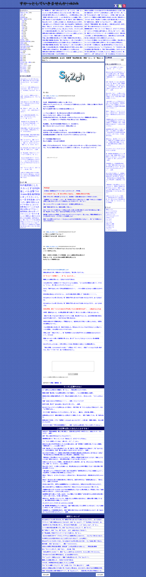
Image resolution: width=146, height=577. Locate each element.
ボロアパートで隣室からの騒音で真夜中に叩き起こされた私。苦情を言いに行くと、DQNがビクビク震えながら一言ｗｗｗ (105, 17)
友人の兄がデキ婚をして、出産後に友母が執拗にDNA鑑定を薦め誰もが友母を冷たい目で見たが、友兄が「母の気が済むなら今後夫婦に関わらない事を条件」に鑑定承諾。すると (72, 453)
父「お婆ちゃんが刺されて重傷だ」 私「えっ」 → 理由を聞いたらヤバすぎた (64, 390)
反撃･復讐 (23, 48)
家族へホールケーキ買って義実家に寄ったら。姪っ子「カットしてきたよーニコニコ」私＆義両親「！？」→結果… (71, 339)
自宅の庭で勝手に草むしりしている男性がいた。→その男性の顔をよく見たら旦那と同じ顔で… (63, 15)
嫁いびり (36, 200)
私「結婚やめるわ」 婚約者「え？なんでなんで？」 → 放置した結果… (103, 22)
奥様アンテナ (109, 209)
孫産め (23, 223)
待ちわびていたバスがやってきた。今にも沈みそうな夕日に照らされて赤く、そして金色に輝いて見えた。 (72, 541)
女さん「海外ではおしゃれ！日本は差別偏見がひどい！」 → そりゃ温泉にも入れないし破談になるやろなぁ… (72, 289)
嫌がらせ (35, 216)
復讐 (37, 220)
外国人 (22, 64)
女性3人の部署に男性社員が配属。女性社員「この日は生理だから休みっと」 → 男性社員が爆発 (69, 546)
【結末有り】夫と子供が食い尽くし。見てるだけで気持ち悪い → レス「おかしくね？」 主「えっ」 (30, 123)
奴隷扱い (29, 218)
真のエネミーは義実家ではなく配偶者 (31, 224)
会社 (21, 57)
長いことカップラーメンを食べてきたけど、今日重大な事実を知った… (64, 204)
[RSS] (124, 6)
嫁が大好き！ (23, 67)
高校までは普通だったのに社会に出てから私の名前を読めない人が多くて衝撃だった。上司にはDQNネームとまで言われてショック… (105, 10)
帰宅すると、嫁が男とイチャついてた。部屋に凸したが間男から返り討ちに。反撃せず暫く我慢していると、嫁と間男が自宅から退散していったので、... (72, 499)
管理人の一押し (24, 12)
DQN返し (22, 40)
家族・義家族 (23, 19)
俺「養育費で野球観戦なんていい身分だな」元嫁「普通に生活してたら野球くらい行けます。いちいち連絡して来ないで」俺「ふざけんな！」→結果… (73, 506)
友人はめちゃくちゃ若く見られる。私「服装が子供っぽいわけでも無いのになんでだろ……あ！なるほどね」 (30, 81)
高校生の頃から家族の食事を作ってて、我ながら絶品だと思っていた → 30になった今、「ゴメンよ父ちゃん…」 (72, 397)
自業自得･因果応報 (25, 41)
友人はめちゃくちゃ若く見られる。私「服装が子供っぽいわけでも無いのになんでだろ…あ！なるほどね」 (72, 299)
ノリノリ (35, 221)
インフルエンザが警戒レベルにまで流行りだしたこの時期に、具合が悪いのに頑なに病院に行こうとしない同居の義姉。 (105, 40)
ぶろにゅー (109, 228)
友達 (21, 56)
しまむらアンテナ (110, 214)
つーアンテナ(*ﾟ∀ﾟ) (111, 211)
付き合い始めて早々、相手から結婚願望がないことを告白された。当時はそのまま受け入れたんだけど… (72, 484)
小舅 (23, 28)
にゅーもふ (109, 220)
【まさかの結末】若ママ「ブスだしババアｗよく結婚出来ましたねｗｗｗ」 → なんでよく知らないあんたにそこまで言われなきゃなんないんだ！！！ (30, 161)
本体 (21, 16)
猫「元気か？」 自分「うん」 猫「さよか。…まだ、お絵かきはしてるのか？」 (30, 110)
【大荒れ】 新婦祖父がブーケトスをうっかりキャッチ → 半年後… (62, 191)
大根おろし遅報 (110, 224)
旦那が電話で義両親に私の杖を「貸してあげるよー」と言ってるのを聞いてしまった (63, 40)
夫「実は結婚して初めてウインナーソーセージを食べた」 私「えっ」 (30, 153)
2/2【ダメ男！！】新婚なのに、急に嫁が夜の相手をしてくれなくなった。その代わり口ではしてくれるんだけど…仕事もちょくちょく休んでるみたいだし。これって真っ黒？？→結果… (105, 44)
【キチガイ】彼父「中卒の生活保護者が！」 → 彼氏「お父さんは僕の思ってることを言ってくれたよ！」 (72, 425)
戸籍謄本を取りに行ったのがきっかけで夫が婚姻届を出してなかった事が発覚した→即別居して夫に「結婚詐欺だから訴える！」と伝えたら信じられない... (73, 490)
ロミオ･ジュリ (24, 54)
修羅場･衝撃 (23, 49)
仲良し (33, 226)
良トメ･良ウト (24, 65)
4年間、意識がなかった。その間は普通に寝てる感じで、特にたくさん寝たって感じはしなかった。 (71, 312)
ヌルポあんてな (110, 227)
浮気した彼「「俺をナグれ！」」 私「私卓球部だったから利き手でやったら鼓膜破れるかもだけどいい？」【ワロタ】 (72, 334)
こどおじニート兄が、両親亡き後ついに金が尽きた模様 (57, 35)
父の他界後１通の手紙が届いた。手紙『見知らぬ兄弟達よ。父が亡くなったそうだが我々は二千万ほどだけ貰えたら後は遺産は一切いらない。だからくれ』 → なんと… (105, 49)
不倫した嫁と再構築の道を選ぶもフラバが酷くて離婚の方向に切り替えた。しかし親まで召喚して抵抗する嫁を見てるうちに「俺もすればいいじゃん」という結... (63, 38)
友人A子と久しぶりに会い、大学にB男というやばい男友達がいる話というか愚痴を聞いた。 (69, 344)
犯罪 (33, 218)
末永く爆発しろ (28, 226)
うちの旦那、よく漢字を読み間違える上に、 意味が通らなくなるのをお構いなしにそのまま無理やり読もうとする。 (105, 35)
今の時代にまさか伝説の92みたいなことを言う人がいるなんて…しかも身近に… (65, 538)
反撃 (32, 191)
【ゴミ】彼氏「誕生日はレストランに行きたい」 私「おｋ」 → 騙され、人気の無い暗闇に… (68, 412)
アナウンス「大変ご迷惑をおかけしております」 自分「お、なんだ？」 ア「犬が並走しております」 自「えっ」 (30, 89)
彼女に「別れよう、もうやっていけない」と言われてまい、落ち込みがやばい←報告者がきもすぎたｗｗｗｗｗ (63, 26)
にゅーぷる (109, 222)
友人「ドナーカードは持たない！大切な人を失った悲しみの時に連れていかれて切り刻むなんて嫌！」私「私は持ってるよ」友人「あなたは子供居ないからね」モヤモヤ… (73, 210)
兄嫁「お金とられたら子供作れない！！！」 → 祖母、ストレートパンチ (63, 401)
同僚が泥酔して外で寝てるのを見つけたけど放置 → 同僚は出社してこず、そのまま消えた (30, 130)
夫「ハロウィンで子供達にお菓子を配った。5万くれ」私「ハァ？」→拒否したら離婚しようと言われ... (105, 31)
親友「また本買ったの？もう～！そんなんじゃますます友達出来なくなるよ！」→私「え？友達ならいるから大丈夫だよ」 (73, 219)
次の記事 (100, 574)
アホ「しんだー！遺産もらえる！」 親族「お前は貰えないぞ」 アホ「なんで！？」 (30, 97)
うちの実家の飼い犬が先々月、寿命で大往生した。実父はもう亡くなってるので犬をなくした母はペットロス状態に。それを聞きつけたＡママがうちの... (72, 328)
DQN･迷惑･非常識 (25, 46)
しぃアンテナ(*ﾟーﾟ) (111, 230)
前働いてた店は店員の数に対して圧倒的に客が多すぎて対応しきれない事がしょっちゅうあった (63, 47)
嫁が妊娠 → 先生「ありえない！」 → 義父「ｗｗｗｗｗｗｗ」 (60, 543)
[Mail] (120, 6)
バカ (27, 191)
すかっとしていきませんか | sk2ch (49, 3)
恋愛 (21, 59)
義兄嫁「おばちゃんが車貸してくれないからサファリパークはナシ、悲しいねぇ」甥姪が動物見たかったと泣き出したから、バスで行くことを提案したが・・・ (73, 215)
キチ (35, 214)
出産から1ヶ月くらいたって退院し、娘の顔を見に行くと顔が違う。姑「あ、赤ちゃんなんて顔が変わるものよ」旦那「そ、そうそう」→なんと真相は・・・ (73, 462)
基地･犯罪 (23, 44)
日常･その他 (23, 72)
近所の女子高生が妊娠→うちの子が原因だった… (55, 54)
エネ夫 (24, 218)
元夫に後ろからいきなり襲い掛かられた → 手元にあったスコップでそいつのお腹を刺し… (30, 103)
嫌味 (28, 202)
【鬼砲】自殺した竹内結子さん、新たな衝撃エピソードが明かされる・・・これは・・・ (63, 49)
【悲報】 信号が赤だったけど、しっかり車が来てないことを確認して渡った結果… (63, 17)
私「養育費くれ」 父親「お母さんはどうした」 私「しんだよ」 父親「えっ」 (63, 10)
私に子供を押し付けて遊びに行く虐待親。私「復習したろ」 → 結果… (30, 148)
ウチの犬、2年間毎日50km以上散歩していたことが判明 (58, 562)
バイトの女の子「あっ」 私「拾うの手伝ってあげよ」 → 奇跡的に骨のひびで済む (67, 193)
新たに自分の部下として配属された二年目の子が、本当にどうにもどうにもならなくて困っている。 (71, 487)
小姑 (23, 27)
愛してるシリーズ (28, 220)
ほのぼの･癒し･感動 (25, 62)
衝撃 (22, 207)
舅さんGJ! (23, 227)
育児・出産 (23, 70)
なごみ (32, 205)
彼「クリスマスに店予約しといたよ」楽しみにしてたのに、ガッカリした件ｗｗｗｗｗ (63, 28)
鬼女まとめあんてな (111, 212)
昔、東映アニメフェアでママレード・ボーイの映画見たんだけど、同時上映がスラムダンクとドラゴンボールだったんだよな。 (105, 33)
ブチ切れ (25, 205)
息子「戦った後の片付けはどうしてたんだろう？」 (98, 26)
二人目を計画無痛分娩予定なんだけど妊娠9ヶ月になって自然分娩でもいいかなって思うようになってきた (63, 42)
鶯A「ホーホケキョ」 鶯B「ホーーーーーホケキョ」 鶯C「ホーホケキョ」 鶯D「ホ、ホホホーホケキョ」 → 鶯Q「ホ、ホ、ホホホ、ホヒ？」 (30, 142)
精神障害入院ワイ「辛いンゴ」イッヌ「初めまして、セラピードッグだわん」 (105, 28)
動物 (21, 60)
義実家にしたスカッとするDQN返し (30, 188)
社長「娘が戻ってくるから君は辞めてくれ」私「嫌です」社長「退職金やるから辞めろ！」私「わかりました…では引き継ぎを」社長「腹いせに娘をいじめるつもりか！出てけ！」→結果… (63, 19)
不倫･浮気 (22, 226)
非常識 (29, 200)
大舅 (23, 22)
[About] (115, 6)
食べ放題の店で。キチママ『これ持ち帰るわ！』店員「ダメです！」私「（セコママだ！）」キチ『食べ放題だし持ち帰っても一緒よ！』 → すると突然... (105, 12)
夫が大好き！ (23, 68)
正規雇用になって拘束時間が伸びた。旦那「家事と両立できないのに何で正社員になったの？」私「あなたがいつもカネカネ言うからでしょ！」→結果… (73, 511)
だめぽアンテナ (110, 217)
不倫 (21, 52)
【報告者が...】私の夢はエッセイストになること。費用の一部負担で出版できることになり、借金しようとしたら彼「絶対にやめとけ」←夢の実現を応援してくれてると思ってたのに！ (73, 458)
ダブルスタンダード (29, 223)
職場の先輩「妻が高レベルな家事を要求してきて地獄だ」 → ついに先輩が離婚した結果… (68, 393)
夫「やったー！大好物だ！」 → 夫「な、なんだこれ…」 (59, 276)
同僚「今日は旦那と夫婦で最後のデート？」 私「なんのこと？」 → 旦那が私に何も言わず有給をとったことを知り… (73, 570)
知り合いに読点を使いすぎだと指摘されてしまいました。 (100, 38)
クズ (36, 205)
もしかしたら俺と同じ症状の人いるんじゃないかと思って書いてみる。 (61, 12)
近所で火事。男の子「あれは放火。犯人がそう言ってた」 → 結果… (61, 404)
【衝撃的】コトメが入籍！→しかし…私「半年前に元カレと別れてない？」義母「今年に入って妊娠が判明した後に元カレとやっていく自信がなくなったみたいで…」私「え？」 (73, 200)
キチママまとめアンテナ (112, 216)
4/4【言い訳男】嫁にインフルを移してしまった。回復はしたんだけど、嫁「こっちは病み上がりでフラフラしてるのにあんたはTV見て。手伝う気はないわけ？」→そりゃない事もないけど (105, 51)
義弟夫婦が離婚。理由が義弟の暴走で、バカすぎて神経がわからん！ (30, 135)
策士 (36, 226)
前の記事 (46, 574)
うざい (23, 202)
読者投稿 (22, 17)
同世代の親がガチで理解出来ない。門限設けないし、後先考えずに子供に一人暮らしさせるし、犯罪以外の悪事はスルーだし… (72, 322)
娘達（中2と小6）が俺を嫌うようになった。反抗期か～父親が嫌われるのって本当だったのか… (71, 196)
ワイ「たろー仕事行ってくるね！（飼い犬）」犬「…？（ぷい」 (61, 441)
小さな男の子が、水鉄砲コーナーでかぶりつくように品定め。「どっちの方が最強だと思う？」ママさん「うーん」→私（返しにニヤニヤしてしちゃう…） (72, 284)
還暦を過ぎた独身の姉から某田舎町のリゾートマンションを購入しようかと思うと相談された (63, 33)
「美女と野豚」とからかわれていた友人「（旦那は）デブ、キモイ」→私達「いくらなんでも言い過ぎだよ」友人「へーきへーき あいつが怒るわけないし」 (72, 348)
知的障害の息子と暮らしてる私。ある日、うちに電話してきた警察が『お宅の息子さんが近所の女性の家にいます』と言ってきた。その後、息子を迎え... (73, 495)
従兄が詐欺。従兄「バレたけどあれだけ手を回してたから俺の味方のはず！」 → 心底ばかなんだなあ (72, 309)
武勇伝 (22, 43)
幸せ (35, 220)
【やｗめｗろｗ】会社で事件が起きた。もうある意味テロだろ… (60, 554)
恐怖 (36, 218)
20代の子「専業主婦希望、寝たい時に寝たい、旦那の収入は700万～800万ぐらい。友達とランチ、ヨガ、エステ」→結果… (105, 24)
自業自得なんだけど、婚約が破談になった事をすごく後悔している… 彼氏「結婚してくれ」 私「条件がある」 (73, 416)
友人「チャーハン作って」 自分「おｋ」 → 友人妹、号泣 (30, 168)
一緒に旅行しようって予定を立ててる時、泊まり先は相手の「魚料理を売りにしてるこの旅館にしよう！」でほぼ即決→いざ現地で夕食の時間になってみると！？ (63, 24)
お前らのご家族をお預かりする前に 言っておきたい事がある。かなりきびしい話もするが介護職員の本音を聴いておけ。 (30, 175)
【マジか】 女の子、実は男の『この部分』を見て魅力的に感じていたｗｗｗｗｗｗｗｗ (105, 19)
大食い (22, 14)
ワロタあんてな (110, 225)
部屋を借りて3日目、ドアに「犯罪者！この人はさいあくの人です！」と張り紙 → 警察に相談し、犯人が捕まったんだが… (72, 421)
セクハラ (30, 221)
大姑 (23, 20)
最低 (29, 194)
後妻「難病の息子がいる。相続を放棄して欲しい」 (58, 207)
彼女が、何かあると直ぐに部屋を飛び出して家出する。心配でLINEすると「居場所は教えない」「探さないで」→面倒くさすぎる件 (72, 480)
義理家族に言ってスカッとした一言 (30, 197)
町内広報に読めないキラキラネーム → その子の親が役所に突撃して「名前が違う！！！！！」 (70, 294)
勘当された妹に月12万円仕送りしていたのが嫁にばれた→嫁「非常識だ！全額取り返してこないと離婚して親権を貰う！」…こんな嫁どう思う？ (72, 444)
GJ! (22, 185)
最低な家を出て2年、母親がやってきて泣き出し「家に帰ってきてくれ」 (64, 272)
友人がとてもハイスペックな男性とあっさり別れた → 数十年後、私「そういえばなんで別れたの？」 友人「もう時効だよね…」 (72, 408)
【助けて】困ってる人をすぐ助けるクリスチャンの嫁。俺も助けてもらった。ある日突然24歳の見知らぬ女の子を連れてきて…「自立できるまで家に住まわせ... (72, 317)
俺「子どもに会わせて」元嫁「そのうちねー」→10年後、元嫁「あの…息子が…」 (105, 15)
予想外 (36, 223)
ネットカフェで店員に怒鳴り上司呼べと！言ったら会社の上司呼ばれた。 (104, 42)
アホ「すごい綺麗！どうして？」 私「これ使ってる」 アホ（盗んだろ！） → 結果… (66, 565)
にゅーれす (109, 219)
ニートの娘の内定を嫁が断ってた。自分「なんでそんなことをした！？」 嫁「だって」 (30, 116)
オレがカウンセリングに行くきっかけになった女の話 (58, 503)
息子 (23, 38)
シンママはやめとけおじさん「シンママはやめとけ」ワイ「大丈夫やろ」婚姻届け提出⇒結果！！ (105, 47)
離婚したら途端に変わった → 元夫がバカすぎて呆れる (59, 279)
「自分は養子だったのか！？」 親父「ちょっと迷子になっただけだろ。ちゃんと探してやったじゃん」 (71, 552)
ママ (21, 51)
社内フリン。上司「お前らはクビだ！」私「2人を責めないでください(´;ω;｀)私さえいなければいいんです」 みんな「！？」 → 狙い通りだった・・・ (105, 54)
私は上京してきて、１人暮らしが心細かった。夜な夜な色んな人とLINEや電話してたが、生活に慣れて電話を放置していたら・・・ (63, 22)
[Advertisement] (59, 171)
